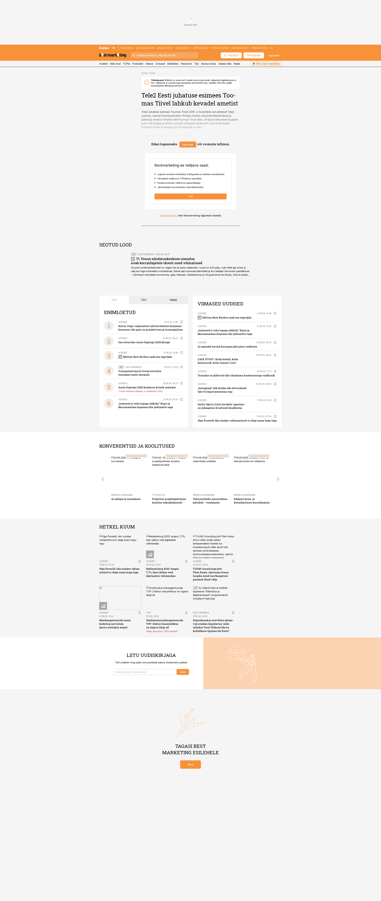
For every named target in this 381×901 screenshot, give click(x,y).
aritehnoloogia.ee (201, 48)
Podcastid (137, 63)
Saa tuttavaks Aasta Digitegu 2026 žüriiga (144, 342)
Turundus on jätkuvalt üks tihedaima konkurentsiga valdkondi (236, 375)
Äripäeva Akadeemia (122, 495)
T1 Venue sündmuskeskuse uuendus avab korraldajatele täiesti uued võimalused (166, 261)
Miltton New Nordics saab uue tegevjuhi (147, 356)
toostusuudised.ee (220, 48)
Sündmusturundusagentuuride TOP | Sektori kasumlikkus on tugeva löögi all (164, 624)
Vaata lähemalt (168, 215)
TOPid (126, 63)
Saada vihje (224, 63)
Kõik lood (115, 63)
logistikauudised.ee (240, 48)
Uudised (122, 322)
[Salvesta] (181, 322)
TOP (148, 612)
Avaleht (103, 63)
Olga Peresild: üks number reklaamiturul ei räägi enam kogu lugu (237, 420)
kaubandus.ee (127, 48)
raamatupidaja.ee (182, 48)
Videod (149, 63)
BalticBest (172, 63)
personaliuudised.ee (145, 48)
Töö (196, 63)
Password (186, 63)
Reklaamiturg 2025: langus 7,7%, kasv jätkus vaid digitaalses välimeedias (162, 572)
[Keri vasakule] (102, 479)
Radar (237, 63)
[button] (144, 672)
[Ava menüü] (114, 48)
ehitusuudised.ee (259, 48)
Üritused (160, 63)
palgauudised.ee (164, 48)
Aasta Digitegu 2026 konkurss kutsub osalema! (147, 387)
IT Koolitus (158, 495)
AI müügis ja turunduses (126, 499)
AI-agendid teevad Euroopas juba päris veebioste (227, 346)
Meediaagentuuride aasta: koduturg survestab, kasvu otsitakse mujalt (115, 624)
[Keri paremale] (278, 479)
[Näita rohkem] (272, 48)
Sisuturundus (208, 63)
